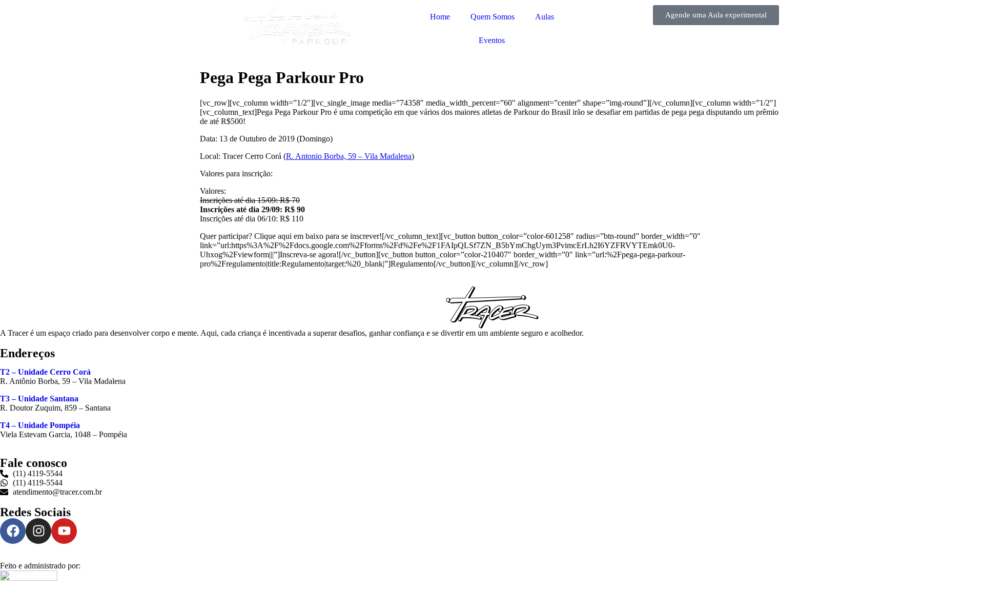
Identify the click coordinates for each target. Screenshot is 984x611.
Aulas (544, 16)
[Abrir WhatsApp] (958, 585)
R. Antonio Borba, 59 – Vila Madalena (349, 156)
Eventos (492, 40)
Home (440, 16)
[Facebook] (13, 531)
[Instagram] (38, 531)
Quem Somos (492, 16)
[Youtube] (64, 531)
